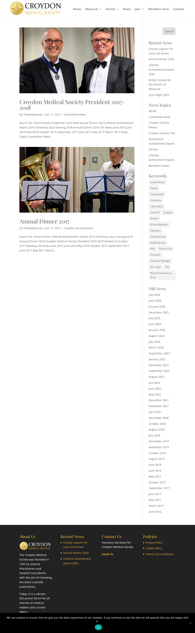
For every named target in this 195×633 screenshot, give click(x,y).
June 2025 (155, 324)
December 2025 (159, 312)
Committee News (75, 114)
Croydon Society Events (79, 228)
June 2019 (155, 464)
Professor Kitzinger (160, 260)
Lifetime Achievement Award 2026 (161, 69)
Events (110, 9)
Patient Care (165, 248)
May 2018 (155, 476)
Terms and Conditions (160, 554)
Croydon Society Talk (162, 133)
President (155, 254)
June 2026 (155, 300)
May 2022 (155, 394)
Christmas (155, 200)
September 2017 (159, 488)
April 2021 (155, 412)
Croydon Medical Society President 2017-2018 (72, 104)
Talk (167, 267)
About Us (91, 9)
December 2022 (159, 365)
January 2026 (157, 306)
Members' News (159, 165)
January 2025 (157, 330)
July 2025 (154, 318)
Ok (98, 627)
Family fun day (157, 236)
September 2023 (159, 353)
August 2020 (157, 429)
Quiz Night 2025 (159, 95)
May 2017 (155, 500)
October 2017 (157, 482)
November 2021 (159, 406)
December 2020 (159, 418)
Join (137, 9)
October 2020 (157, 424)
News (127, 9)
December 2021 (159, 400)
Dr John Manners (159, 224)
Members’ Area (158, 9)
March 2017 (156, 506)
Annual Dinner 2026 (161, 59)
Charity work (157, 194)
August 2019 (157, 459)
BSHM (152, 111)
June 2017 (155, 494)
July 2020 (154, 435)
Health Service (158, 242)
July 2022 (154, 382)
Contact (178, 9)
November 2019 (159, 447)
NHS (152, 248)
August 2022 (157, 377)
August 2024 (157, 336)
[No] (190, 623)
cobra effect (156, 206)
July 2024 (154, 342)
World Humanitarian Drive (161, 275)
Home (77, 9)
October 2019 (157, 453)
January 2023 (157, 359)
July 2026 (154, 295)
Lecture (153, 149)
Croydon (167, 212)
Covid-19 (155, 212)
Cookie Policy (154, 548)
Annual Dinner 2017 (44, 221)
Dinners (154, 218)
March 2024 (156, 347)
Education (155, 230)
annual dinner (157, 182)
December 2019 (159, 441)
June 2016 (155, 511)
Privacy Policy (154, 542)
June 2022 (155, 388)
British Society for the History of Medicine (160, 84)
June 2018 (155, 470)
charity (153, 188)
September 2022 (159, 371)
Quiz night (155, 267)
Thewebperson (32, 114)
